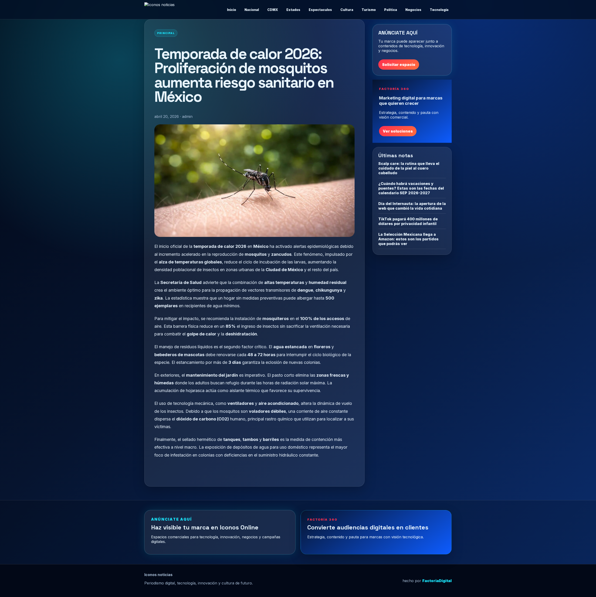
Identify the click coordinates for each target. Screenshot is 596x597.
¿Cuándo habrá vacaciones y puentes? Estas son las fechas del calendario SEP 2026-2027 (411, 188)
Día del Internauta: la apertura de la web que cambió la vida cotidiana (412, 206)
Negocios (413, 10)
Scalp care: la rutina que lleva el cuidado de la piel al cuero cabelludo (408, 168)
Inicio (231, 10)
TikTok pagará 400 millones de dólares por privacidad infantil (408, 221)
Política (390, 10)
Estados (293, 10)
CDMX (272, 10)
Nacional (251, 10)
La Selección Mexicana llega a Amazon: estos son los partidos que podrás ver (408, 239)
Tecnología (439, 10)
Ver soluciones (398, 131)
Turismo (369, 10)
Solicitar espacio (398, 64)
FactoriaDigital (437, 580)
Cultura (346, 10)
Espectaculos (320, 10)
